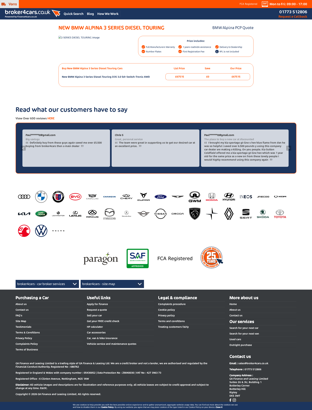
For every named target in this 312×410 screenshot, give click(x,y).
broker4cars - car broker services (41, 284)
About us (21, 304)
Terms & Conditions (28, 332)
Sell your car (94, 315)
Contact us (22, 310)
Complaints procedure (172, 304)
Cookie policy (166, 310)
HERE (50, 118)
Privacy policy (166, 315)
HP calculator (95, 327)
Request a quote (97, 310)
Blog (90, 14)
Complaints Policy (27, 344)
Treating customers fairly (173, 327)
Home (233, 304)
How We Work (107, 14)
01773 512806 (293, 11)
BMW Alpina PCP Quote (233, 27)
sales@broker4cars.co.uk (253, 363)
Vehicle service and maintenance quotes (111, 344)
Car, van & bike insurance (102, 338)
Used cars (235, 339)
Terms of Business (27, 349)
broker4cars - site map (98, 284)
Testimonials (23, 327)
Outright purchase (240, 345)
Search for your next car (243, 328)
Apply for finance (97, 304)
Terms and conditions (171, 321)
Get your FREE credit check (103, 321)
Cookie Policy (107, 407)
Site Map (21, 321)
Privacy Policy (24, 338)
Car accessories (96, 332)
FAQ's (19, 315)
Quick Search (74, 14)
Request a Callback (293, 16)
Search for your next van (244, 333)
